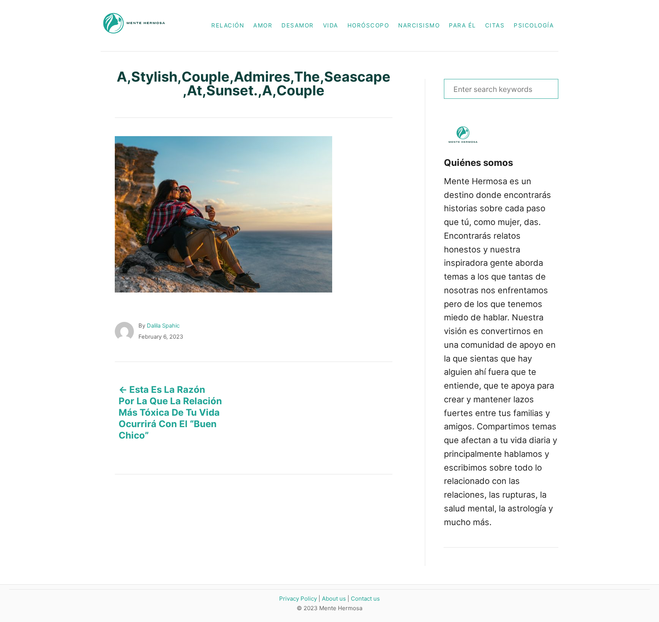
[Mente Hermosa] (138, 25)
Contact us (365, 598)
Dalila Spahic (163, 325)
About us (334, 598)
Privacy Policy (298, 598)
